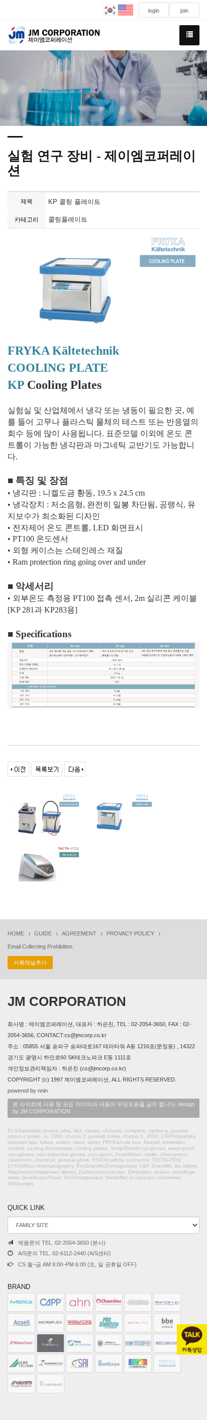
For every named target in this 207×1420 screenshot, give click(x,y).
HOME (16, 933)
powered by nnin (28, 1091)
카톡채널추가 (30, 963)
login (153, 11)
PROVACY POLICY (130, 933)
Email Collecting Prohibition (40, 946)
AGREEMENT (79, 933)
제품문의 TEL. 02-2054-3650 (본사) (62, 1243)
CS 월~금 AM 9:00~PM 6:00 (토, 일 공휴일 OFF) (77, 1264)
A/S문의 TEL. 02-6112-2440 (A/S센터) (64, 1253)
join (184, 11)
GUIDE (43, 933)
